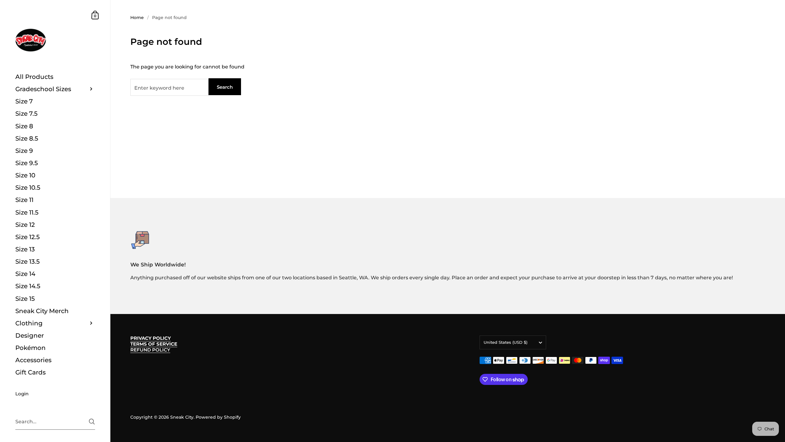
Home (137, 17)
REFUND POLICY (150, 350)
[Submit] (92, 421)
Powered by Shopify (218, 417)
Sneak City (181, 417)
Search (225, 87)
